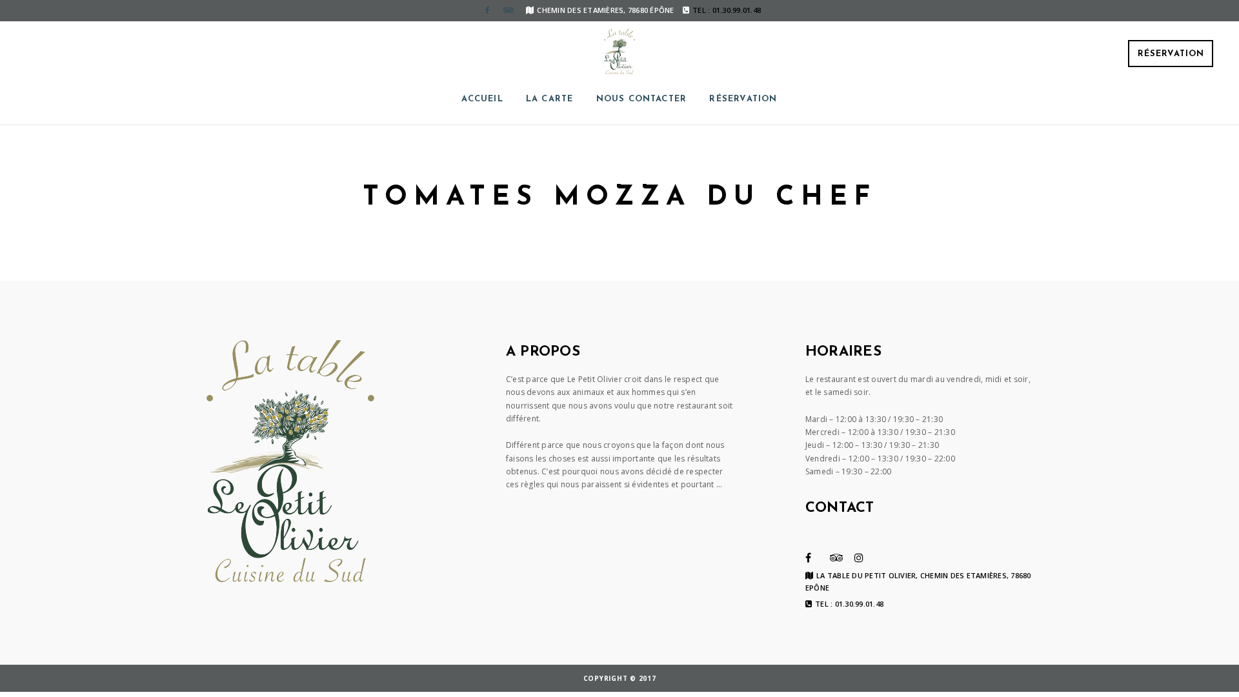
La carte (550, 99)
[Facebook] (487, 10)
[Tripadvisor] (507, 10)
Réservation (1171, 54)
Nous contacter (641, 99)
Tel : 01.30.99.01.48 (849, 604)
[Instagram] (858, 557)
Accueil (482, 99)
